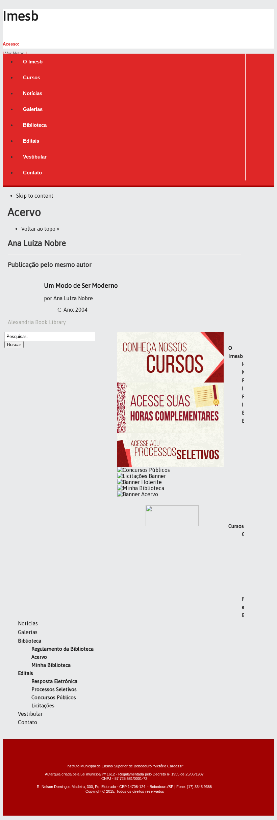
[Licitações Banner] (141, 476)
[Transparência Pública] (172, 524)
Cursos (236, 526)
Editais (25, 673)
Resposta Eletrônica (54, 681)
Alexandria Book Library (37, 322)
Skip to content (34, 196)
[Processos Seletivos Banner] (170, 465)
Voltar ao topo (38, 229)
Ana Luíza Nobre (73, 298)
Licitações (42, 705)
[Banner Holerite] (139, 482)
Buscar (14, 344)
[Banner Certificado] (170, 431)
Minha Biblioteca (51, 665)
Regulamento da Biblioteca (62, 649)
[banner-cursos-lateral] (170, 380)
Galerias (27, 632)
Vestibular (30, 714)
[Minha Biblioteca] (140, 488)
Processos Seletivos (54, 689)
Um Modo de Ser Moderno (81, 285)
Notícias (28, 623)
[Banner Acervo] (137, 494)
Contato (27, 722)
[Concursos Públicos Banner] (143, 470)
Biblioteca (29, 641)
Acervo (39, 657)
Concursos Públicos (53, 697)
